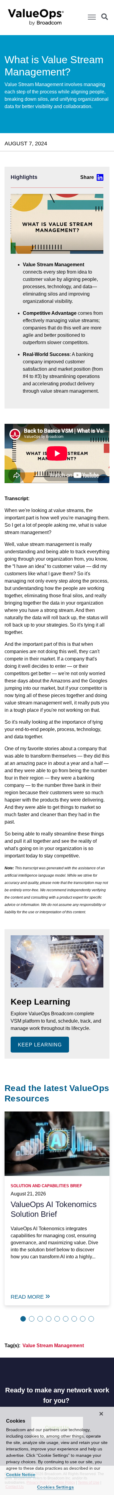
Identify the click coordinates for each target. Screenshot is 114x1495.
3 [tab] (40, 1319)
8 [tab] (82, 1319)
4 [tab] (48, 1319)
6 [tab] (65, 1319)
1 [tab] (23, 1319)
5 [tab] (57, 1319)
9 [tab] (91, 1319)
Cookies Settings (55, 1487)
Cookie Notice (20, 1474)
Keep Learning (40, 1044)
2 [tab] (31, 1319)
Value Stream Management (53, 1345)
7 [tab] (74, 1319)
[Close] (101, 1414)
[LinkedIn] (91, 177)
